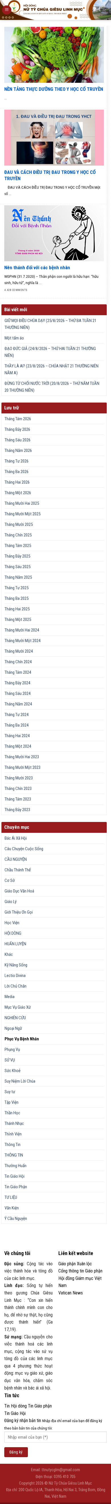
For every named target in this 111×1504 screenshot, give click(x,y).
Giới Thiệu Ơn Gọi (19, 912)
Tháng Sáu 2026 (17, 440)
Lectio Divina (15, 975)
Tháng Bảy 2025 (17, 556)
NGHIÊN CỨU (15, 1017)
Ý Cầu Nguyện (16, 1218)
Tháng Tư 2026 (16, 461)
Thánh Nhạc (14, 1123)
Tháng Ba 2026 (16, 471)
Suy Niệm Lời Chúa (20, 1081)
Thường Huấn (15, 1165)
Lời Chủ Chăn (15, 986)
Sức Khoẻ (12, 1070)
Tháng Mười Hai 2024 (22, 630)
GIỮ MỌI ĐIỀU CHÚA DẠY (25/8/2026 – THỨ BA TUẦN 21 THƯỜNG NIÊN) (50, 324)
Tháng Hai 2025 (17, 609)
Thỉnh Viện (13, 1134)
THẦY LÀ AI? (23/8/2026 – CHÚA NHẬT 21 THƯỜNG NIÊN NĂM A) (51, 369)
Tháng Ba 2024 (16, 725)
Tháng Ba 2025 (16, 598)
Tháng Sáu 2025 (17, 566)
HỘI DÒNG (13, 933)
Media (10, 996)
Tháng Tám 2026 (18, 418)
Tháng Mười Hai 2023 (22, 756)
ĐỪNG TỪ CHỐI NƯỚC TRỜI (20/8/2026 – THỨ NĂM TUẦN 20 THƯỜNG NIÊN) (52, 387)
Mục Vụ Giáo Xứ (18, 1007)
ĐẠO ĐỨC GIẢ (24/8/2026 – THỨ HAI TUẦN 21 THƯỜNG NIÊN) (50, 352)
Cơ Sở (10, 880)
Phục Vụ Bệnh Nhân (22, 1038)
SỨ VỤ (10, 1060)
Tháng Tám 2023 (18, 799)
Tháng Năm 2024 (18, 704)
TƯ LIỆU (11, 1197)
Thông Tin (12, 1144)
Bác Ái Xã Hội (16, 838)
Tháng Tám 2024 (18, 672)
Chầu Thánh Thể (18, 869)
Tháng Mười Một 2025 (22, 513)
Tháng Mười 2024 (19, 651)
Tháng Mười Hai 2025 (22, 503)
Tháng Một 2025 (18, 619)
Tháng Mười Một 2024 (22, 640)
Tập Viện (11, 1102)
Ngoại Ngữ (13, 1028)
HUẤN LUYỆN (15, 943)
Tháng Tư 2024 (16, 714)
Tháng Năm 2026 (18, 450)
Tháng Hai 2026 (17, 482)
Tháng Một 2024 (18, 746)
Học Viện (12, 922)
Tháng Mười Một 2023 (22, 767)
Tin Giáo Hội (14, 1176)
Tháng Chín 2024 (18, 661)
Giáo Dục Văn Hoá (19, 891)
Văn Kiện (12, 1208)
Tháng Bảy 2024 (17, 682)
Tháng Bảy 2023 (17, 809)
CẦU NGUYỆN (16, 859)
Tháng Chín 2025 (18, 535)
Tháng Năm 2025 (18, 577)
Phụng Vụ (12, 1049)
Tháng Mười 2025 (19, 524)
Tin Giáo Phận (16, 1186)
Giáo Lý (11, 901)
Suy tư (10, 1091)
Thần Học (12, 1112)
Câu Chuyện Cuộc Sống (24, 848)
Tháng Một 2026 (18, 492)
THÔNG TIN (14, 1155)
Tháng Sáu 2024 (17, 693)
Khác (9, 954)
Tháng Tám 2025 (18, 545)
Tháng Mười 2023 (19, 778)
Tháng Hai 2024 (17, 735)
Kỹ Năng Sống (16, 965)
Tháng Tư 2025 (16, 587)
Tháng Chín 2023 (18, 788)
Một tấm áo (14, 338)
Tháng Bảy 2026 (17, 429)
